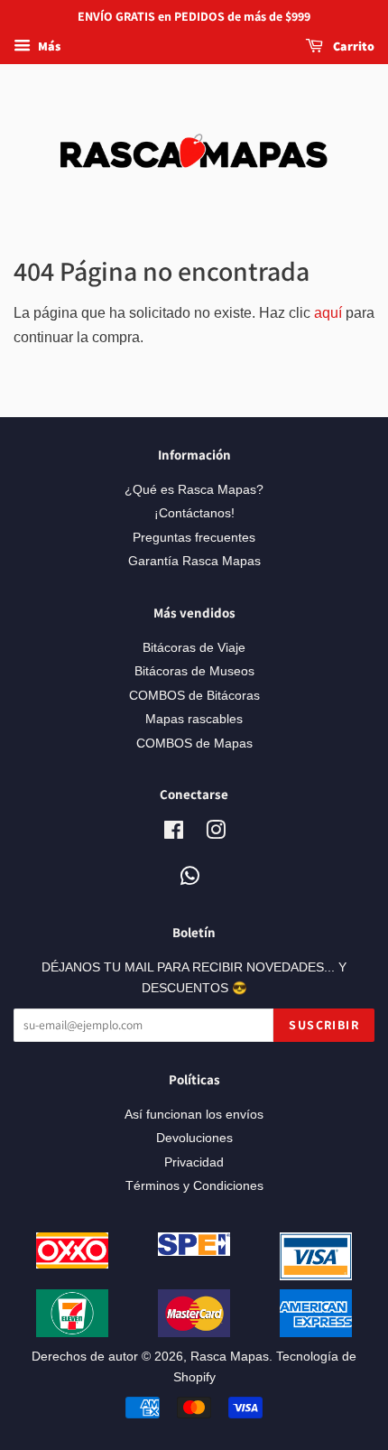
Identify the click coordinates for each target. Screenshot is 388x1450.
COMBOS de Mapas (194, 743)
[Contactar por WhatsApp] (189, 877)
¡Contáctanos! (194, 513)
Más (47, 46)
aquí (328, 313)
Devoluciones (194, 1138)
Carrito (352, 46)
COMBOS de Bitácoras (194, 695)
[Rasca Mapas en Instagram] (216, 834)
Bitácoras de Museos (194, 671)
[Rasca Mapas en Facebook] (173, 834)
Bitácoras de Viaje (194, 648)
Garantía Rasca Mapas (194, 561)
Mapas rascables (194, 719)
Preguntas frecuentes (194, 537)
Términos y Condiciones (194, 1186)
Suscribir (324, 1025)
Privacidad (194, 1162)
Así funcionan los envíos (194, 1114)
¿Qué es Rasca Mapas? (194, 490)
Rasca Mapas (229, 1356)
